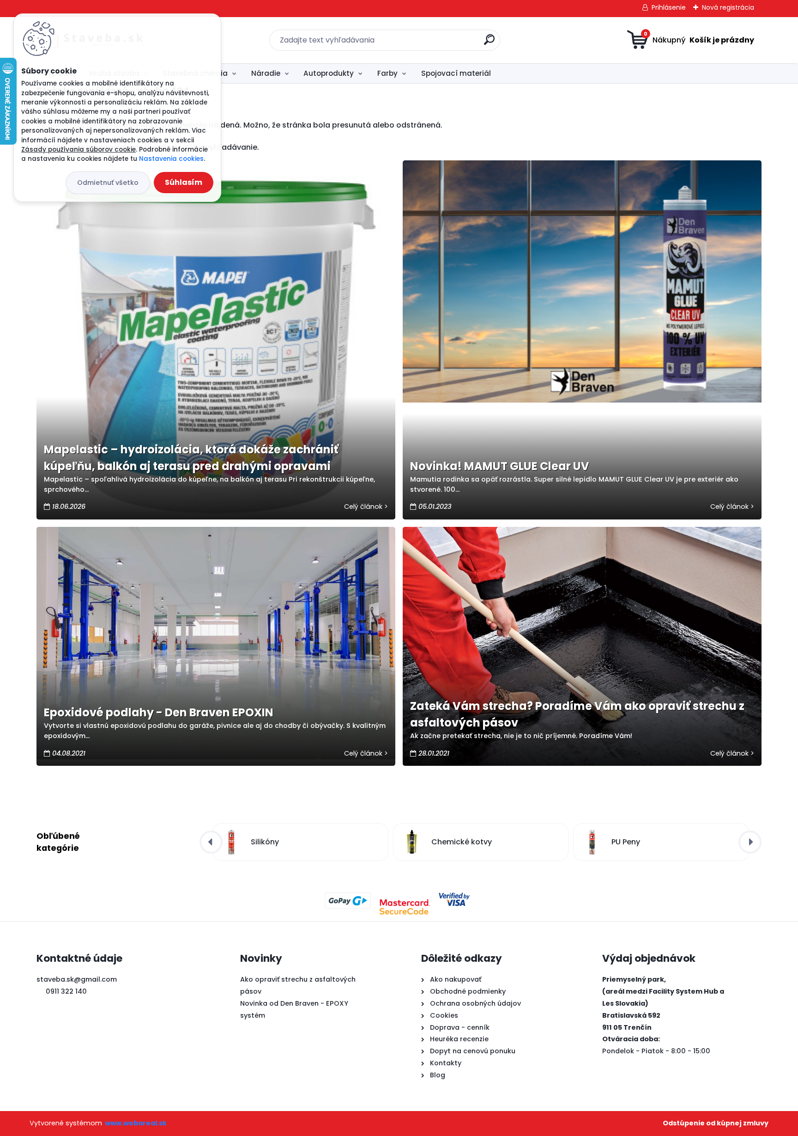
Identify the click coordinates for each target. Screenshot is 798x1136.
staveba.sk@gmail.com (76, 979)
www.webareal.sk (136, 1123)
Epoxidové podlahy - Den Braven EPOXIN (158, 712)
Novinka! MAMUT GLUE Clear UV (499, 466)
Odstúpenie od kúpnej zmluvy (715, 1123)
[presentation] (211, 842)
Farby (387, 73)
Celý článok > (366, 506)
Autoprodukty (328, 73)
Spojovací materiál (456, 73)
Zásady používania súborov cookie (78, 149)
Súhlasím (183, 182)
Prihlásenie (669, 7)
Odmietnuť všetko (108, 182)
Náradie (265, 73)
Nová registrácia (728, 7)
